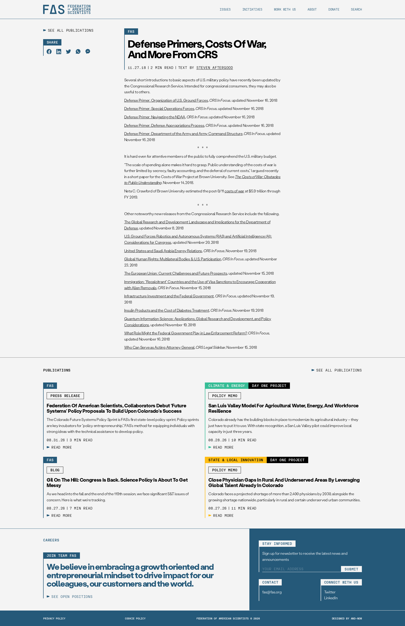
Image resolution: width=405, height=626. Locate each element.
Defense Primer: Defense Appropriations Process (164, 125)
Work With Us (285, 9)
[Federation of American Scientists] (66, 9)
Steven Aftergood (214, 67)
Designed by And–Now (347, 618)
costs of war (234, 190)
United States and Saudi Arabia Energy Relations (163, 250)
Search (356, 9)
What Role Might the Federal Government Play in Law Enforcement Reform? (185, 332)
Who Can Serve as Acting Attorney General (159, 347)
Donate (333, 9)
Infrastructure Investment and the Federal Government (169, 295)
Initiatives (252, 9)
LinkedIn (331, 597)
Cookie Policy (135, 618)
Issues (225, 9)
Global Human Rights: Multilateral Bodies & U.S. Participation (172, 258)
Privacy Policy (54, 618)
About (312, 9)
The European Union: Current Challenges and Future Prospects (175, 273)
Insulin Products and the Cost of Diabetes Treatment (166, 310)
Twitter (330, 591)
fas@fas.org (271, 591)
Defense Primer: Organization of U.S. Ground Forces (166, 100)
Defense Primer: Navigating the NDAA (154, 116)
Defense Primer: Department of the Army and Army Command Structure (183, 133)
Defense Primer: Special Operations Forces (159, 108)
